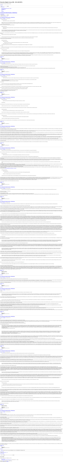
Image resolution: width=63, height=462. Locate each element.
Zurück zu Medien (2, 453)
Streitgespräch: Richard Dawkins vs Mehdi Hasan (8, 12)
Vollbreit (4, 18)
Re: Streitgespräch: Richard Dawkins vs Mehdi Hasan (7, 17)
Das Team (3, 459)
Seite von (4, 452)
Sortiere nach (14, 450)
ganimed (4, 98)
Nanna (4, 202)
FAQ (2, 10)
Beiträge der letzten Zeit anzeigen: (6, 450)
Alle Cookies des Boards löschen (7, 459)
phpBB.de (7, 461)
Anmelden (3, 11)
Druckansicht (3, 9)
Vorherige (2, 450)
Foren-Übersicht (3, 8)
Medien (10, 8)
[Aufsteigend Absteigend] (22, 450)
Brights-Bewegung (7, 8)
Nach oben (1, 95)
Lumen (4, 127)
